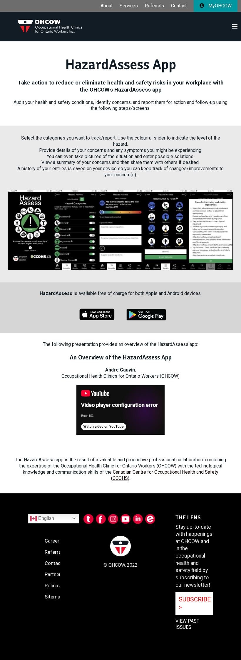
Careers (53, 541)
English (45, 518)
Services (129, 6)
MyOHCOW (219, 6)
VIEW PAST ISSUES (187, 624)
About (107, 6)
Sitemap (54, 597)
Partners (54, 574)
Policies (53, 585)
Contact (179, 6)
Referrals (154, 6)
